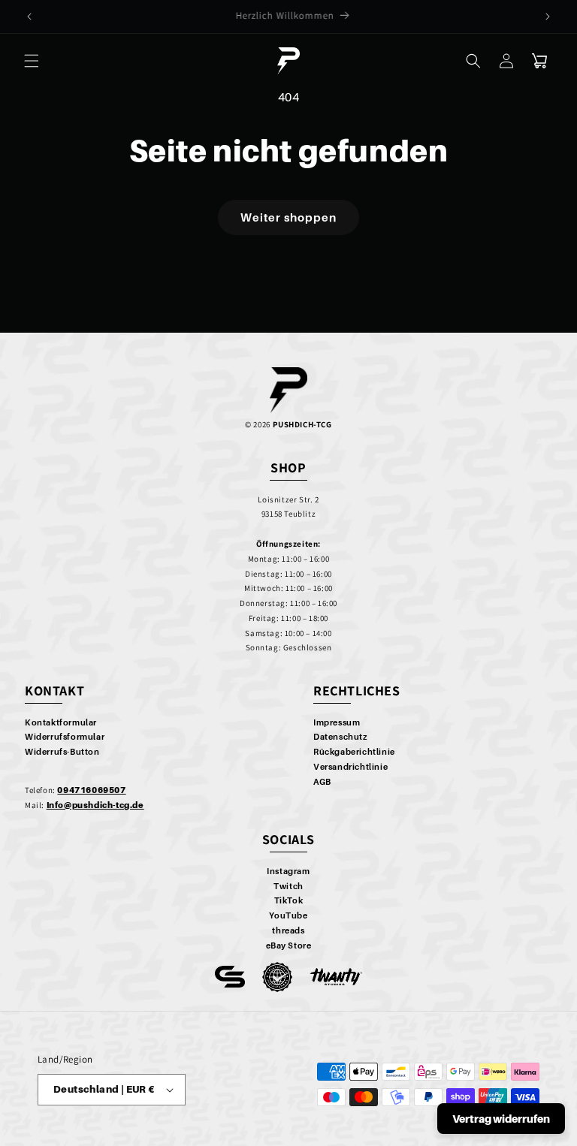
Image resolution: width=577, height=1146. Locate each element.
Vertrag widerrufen (501, 1118)
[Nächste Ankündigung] (547, 16)
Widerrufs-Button (62, 751)
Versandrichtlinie (350, 766)
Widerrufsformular (64, 736)
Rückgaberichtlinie (354, 751)
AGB (322, 782)
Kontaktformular (61, 722)
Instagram (288, 871)
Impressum (336, 722)
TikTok (289, 900)
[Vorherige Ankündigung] (29, 16)
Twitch (288, 886)
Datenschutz (340, 736)
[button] (31, 60)
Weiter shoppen (288, 217)
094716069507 (91, 790)
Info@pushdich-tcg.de (95, 805)
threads (288, 930)
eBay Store (289, 945)
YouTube (288, 915)
